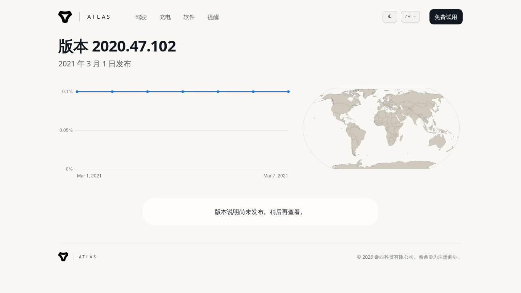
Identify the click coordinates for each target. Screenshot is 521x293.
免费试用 (445, 17)
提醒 (213, 17)
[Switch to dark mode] (390, 17)
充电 (165, 17)
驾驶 (141, 17)
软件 (189, 17)
